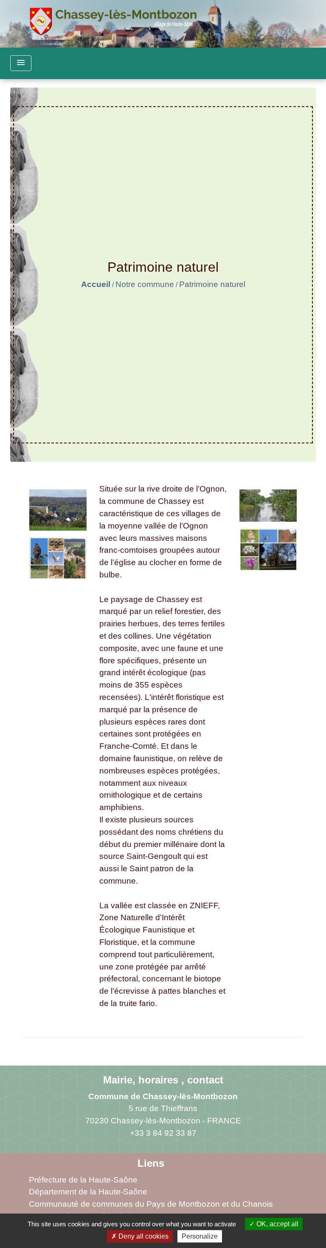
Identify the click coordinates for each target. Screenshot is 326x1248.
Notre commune (144, 284)
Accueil (95, 284)
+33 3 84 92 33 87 (163, 1133)
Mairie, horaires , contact (163, 1080)
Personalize (200, 1236)
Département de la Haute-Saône (88, 1191)
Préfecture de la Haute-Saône (83, 1179)
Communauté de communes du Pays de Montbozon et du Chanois (151, 1204)
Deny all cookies (143, 1236)
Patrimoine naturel (212, 284)
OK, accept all (276, 1224)
